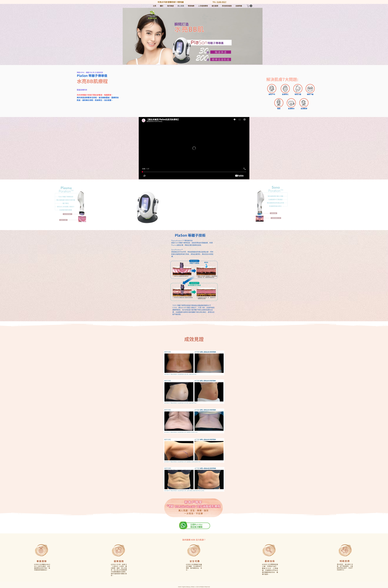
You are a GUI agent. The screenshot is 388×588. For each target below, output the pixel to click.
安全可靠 (195, 561)
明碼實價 (345, 561)
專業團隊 (42, 561)
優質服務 (119, 561)
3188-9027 (221, 2)
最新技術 (270, 561)
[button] (250, 6)
